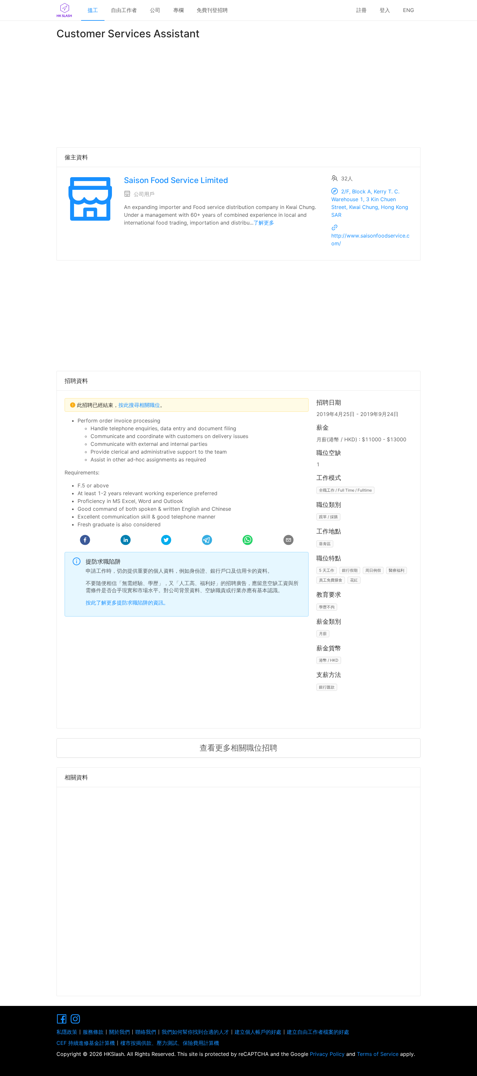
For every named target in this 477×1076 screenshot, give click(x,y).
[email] (288, 541)
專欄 (178, 10)
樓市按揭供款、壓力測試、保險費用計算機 (169, 1043)
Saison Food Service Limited (176, 180)
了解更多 (263, 222)
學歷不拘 (327, 607)
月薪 (323, 633)
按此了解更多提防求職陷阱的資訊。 (127, 602)
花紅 (354, 580)
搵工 (93, 10)
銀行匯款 (327, 687)
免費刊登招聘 (212, 10)
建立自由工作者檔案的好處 (318, 1032)
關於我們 (119, 1032)
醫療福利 (396, 570)
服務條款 (93, 1032)
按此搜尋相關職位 (139, 405)
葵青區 (325, 543)
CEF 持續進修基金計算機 (85, 1043)
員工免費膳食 (330, 580)
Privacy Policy (327, 1054)
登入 (385, 10)
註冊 (361, 10)
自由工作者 (124, 10)
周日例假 (373, 570)
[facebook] (85, 541)
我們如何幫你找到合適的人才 (195, 1032)
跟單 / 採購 (328, 516)
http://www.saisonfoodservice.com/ (370, 239)
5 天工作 (326, 570)
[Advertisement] (238, 92)
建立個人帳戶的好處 (258, 1032)
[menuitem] (92, 10)
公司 (155, 10)
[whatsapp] (247, 541)
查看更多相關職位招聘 (238, 747)
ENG (408, 10)
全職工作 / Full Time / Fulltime (345, 490)
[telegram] (207, 541)
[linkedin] (125, 541)
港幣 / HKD (328, 660)
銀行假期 (350, 570)
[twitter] (166, 541)
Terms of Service (377, 1054)
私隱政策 (66, 1032)
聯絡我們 (145, 1032)
